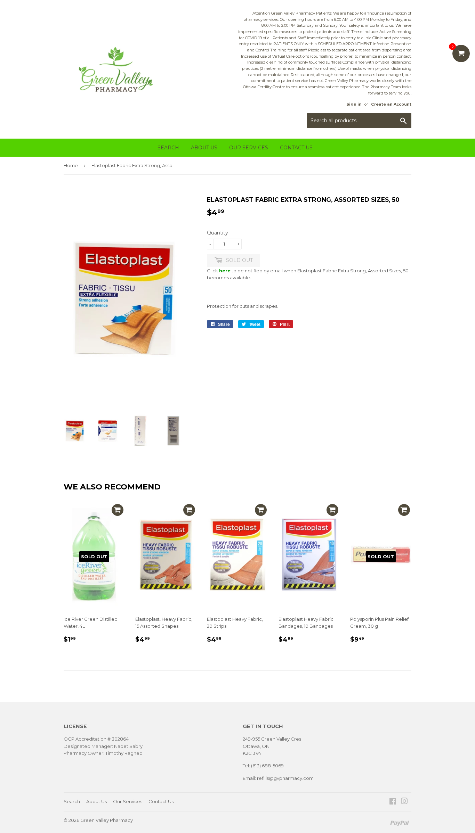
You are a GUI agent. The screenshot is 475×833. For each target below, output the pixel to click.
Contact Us (296, 148)
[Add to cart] (117, 510)
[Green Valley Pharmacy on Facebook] (392, 802)
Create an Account (391, 104)
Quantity (217, 233)
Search (168, 148)
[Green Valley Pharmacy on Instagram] (404, 802)
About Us (204, 148)
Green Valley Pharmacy (106, 820)
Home (71, 165)
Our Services (248, 148)
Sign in (354, 104)
